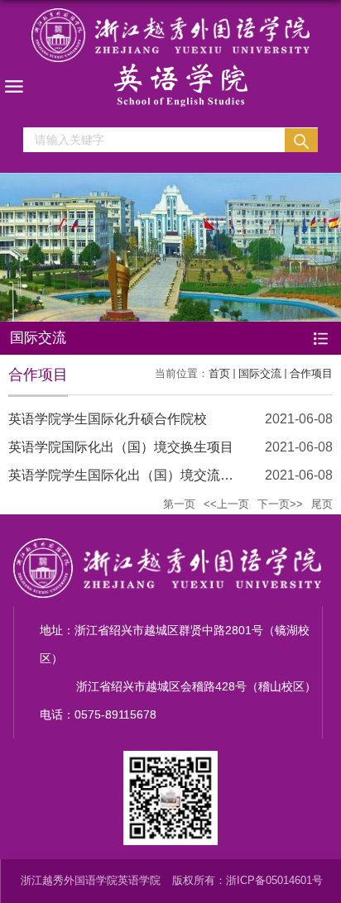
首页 (219, 373)
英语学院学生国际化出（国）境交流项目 (127, 475)
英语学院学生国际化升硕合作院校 (107, 419)
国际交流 (259, 373)
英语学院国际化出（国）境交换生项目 (120, 447)
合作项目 (311, 373)
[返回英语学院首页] (170, 57)
